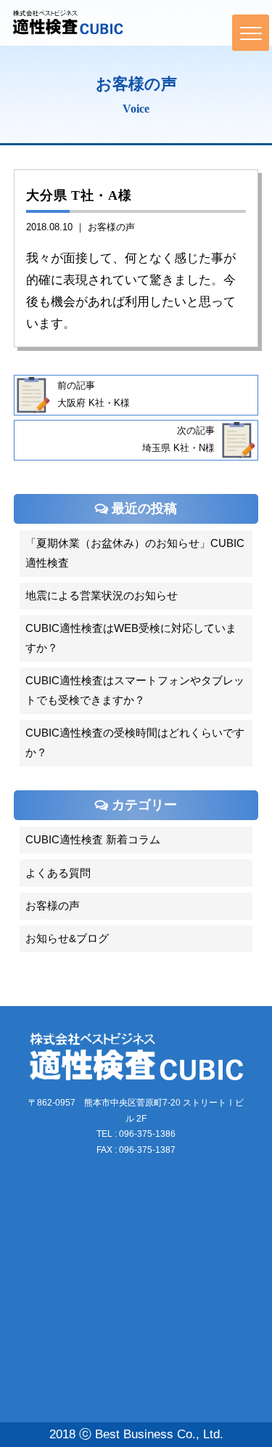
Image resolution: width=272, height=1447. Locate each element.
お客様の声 (111, 227)
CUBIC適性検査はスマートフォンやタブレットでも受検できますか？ (134, 690)
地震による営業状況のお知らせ (101, 595)
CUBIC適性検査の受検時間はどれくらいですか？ (134, 742)
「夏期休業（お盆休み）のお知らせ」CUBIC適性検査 (134, 553)
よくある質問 (58, 873)
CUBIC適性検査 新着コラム (92, 840)
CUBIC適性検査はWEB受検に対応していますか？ (130, 638)
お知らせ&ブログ (67, 938)
